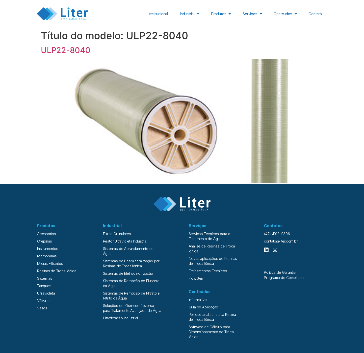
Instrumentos (47, 248)
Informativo (198, 299)
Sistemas (44, 278)
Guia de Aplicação (203, 307)
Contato (315, 13)
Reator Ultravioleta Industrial (125, 241)
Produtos (218, 13)
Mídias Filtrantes (50, 263)
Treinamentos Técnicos (208, 271)
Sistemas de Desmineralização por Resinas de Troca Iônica (131, 263)
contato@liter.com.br (281, 241)
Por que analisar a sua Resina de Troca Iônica (212, 317)
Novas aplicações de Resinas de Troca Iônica (213, 261)
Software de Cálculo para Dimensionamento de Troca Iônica (211, 332)
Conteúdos (283, 13)
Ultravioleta (46, 293)
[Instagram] (275, 249)
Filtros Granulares (117, 233)
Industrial (187, 13)
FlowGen (196, 278)
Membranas (47, 256)
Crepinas (44, 241)
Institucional (158, 13)
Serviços (250, 13)
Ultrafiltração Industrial (120, 318)
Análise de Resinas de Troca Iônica (212, 248)
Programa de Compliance (285, 277)
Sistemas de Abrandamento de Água (128, 251)
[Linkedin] (266, 249)
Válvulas (43, 300)
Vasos (42, 308)
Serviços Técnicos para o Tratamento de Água (209, 236)
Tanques (44, 285)
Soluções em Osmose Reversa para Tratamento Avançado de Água (132, 308)
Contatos (273, 225)
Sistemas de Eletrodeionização (128, 273)
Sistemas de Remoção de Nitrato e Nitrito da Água (131, 295)
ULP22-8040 (65, 50)
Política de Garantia (280, 272)
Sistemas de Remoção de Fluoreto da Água (131, 283)
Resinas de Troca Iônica (56, 271)
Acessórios (46, 233)
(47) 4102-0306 (277, 233)
